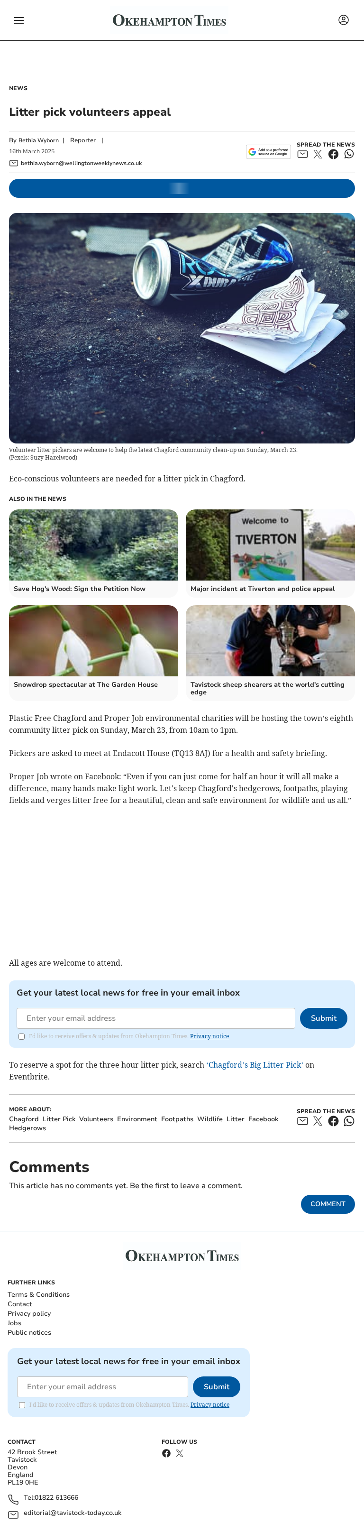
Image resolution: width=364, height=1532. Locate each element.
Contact (20, 1304)
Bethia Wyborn (38, 140)
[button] (19, 20)
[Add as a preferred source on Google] (268, 152)
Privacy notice (209, 1036)
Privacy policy (29, 1313)
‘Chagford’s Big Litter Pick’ (254, 1065)
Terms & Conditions (39, 1294)
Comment (328, 1204)
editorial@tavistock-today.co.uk (72, 1513)
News (18, 88)
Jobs (14, 1323)
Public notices (29, 1332)
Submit (324, 1018)
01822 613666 (56, 1498)
